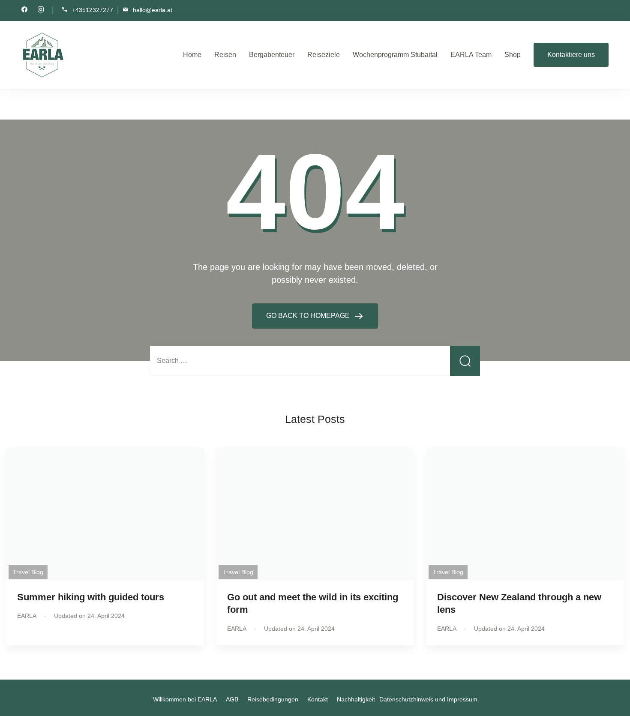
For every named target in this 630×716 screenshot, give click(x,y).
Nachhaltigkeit (356, 699)
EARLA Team (471, 54)
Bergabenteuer (271, 54)
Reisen (225, 54)
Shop (512, 54)
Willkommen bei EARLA (185, 699)
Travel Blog (28, 572)
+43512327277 (92, 9)
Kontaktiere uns (571, 54)
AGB (232, 699)
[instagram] (41, 10)
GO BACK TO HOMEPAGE (308, 315)
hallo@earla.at (152, 9)
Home (192, 54)
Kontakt (317, 699)
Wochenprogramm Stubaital (395, 54)
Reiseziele (323, 54)
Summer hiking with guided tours (90, 597)
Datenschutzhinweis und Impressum (428, 699)
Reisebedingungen (272, 699)
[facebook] (24, 10)
